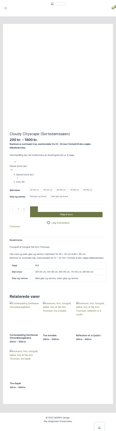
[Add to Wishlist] (34, 209)
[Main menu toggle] (6, 8)
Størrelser (15, 190)
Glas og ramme (17, 196)
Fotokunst (15, 226)
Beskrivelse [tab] (16, 240)
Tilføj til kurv (66, 214)
